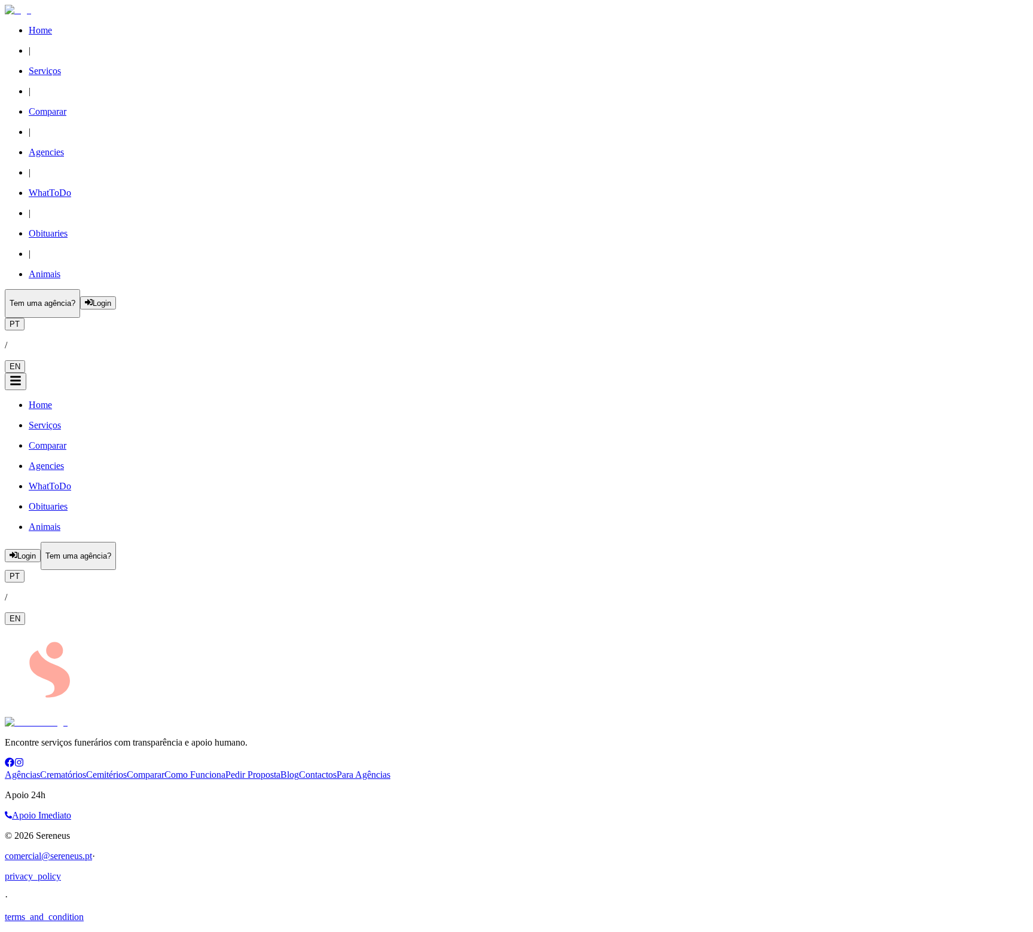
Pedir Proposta (252, 774)
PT (15, 324)
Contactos (318, 774)
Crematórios (63, 774)
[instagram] (19, 764)
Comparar (145, 774)
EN (15, 366)
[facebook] (9, 764)
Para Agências (363, 774)
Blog (289, 774)
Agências (22, 774)
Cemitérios (106, 774)
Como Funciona (194, 774)
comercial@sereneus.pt (48, 856)
